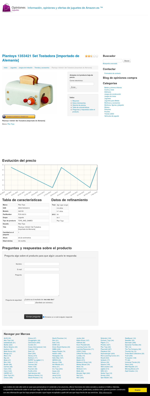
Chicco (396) (8, 377)
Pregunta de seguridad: (14, 300)
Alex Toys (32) (9, 340)
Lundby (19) (81, 356)
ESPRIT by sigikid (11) (36, 360)
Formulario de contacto (112, 73)
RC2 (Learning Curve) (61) (110, 356)
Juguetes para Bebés (111, 101)
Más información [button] (105, 392)
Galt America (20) (34, 373)
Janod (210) (56, 375)
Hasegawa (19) (57, 356)
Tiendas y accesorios (41, 67)
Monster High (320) (83, 373)
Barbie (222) (8, 345)
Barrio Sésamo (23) (10, 347)
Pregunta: (18, 275)
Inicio (5, 67)
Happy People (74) (58, 351)
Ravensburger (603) (108, 353)
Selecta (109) (105, 364)
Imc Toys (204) (57, 369)
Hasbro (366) (56, 353)
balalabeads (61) (10, 342)
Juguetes (13, 67)
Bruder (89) (8, 364)
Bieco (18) (7, 356)
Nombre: (19, 264)
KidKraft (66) (81, 342)
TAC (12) (128, 347)
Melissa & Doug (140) (84, 362)
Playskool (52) (106, 351)
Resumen (75, 101)
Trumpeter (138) (130, 358)
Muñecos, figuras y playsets (114, 105)
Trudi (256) (129, 356)
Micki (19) (80, 366)
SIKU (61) (104, 371)
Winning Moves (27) (132, 369)
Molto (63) (80, 371)
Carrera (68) (8, 366)
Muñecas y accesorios (112, 103)
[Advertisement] (75, 34)
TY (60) (127, 360)
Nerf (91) (80, 375)
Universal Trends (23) (132, 362)
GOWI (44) (56, 345)
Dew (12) (31, 351)
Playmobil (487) (106, 349)
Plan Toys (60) (106, 347)
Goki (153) (56, 342)
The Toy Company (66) (133, 349)
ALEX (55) (7, 338)
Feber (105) (32, 366)
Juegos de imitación (26, 67)
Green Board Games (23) (61, 347)
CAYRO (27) (8, 373)
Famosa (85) (32, 364)
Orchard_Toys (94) (107, 340)
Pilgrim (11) (105, 342)
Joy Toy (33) (56, 377)
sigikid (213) (105, 369)
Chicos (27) (32, 338)
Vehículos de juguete (111, 116)
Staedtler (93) (130, 340)
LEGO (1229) (81, 351)
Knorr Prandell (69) (83, 345)
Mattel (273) (81, 360)
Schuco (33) (105, 362)
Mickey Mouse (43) (83, 364)
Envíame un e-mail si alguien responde (58, 317)
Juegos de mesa (110, 96)
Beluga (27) (8, 353)
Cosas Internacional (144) (37, 347)
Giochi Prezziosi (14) (59, 338)
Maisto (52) (80, 358)
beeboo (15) (8, 349)
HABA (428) (56, 349)
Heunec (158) (57, 362)
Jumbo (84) (81, 338)
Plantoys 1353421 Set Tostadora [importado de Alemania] (40, 58)
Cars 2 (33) (8, 371)
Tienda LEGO (109, 114)
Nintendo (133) (106, 338)
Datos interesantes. (79, 103)
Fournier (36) (32, 369)
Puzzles (107, 111)
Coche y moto (109, 90)
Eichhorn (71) (33, 358)
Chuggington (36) (34, 340)
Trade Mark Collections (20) (134, 353)
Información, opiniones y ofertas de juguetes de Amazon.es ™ (65, 8)
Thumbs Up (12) (130, 351)
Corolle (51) (32, 345)
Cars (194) (7, 369)
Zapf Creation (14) (131, 371)
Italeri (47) (55, 373)
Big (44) (6, 358)
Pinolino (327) (105, 345)
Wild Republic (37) (131, 366)
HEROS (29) (56, 360)
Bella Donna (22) (10, 351)
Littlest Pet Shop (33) (84, 353)
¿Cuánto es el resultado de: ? (39, 299)
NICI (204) (80, 377)
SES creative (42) (107, 366)
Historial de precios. (79, 105)
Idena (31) (56, 366)
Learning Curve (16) (84, 347)
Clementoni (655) (34, 342)
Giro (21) (55, 340)
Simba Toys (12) (106, 373)
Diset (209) (32, 353)
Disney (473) (32, 356)
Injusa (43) (56, 371)
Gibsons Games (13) (35, 375)
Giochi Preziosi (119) (35, 377)
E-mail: (19, 269)
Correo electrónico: (76, 80)
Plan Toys (10, 124)
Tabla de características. (80, 107)
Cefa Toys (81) (9, 375)
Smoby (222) (105, 375)
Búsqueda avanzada (110, 63)
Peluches (107, 109)
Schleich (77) (105, 360)
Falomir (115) (33, 362)
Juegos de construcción (112, 94)
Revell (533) (105, 358)
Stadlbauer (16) (130, 338)
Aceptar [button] (138, 390)
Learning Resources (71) (85, 349)
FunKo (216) (32, 371)
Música (106, 107)
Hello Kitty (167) (57, 358)
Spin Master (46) (106, 377)
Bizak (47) (7, 360)
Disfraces (107, 92)
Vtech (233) (129, 364)
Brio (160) (7, 362)
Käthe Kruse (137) (83, 340)
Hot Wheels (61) (58, 364)
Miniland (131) (82, 369)
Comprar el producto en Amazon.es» (18, 116)
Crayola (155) (33, 349)
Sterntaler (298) (130, 342)
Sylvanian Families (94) (133, 345)
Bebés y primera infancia (113, 87)
